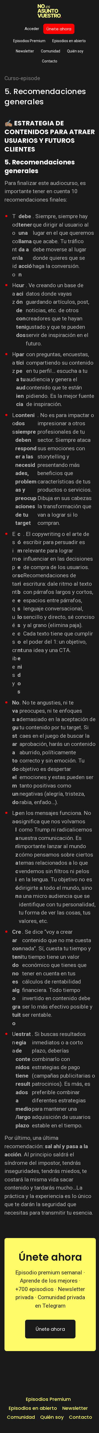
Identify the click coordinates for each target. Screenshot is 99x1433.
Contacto (49, 61)
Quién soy (75, 51)
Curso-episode (22, 78)
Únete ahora (58, 29)
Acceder (32, 28)
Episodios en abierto (69, 41)
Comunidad (50, 51)
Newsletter (25, 51)
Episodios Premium (29, 41)
